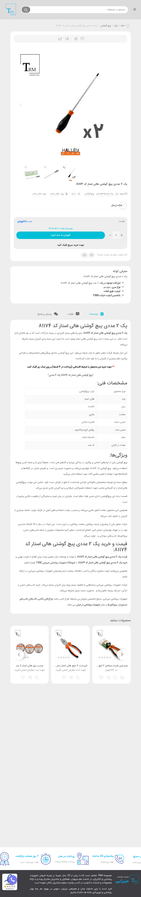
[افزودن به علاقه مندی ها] (101, 677)
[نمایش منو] (135, 9)
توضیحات (94, 314)
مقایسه (67, 39)
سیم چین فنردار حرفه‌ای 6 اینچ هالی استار (108, 666)
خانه (122, 26)
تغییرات (59, 39)
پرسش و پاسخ (45, 314)
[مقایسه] (108, 677)
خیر (84, 255)
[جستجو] (26, 10)
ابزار (116, 26)
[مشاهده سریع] (115, 677)
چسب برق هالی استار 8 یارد (29, 666)
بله (91, 255)
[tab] (96, 313)
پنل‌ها (110, 591)
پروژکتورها (122, 536)
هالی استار (54, 193)
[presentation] (20, 104)
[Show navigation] (12, 880)
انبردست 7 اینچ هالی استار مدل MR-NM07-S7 (63, 666)
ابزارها (118, 591)
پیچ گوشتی (106, 26)
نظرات (71, 314)
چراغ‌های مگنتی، (45, 599)
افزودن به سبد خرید (60, 234)
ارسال (74, 39)
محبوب (82, 39)
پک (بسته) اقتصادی (104, 193)
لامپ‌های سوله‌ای (108, 536)
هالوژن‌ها (102, 591)
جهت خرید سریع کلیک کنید (70, 245)
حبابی (26, 530)
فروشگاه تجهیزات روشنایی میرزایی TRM (55, 563)
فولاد (86, 496)
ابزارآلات (44, 333)
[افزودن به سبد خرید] (122, 677)
